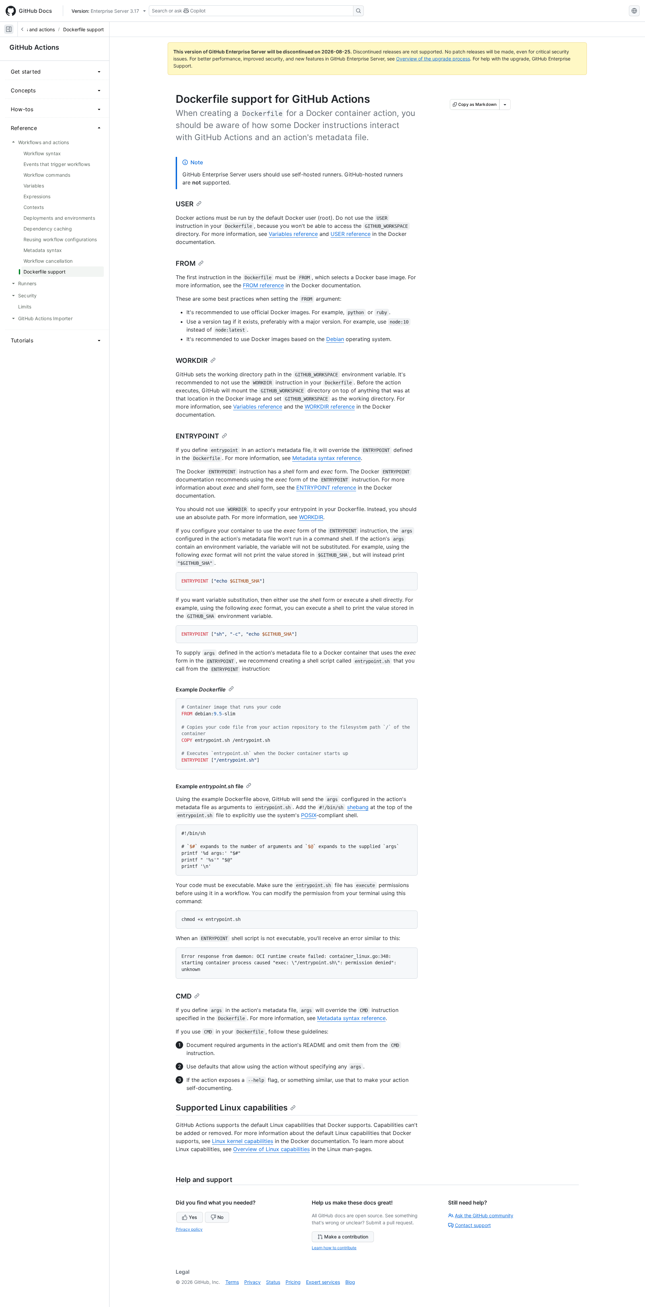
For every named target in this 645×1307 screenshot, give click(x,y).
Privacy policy (189, 1229)
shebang (358, 807)
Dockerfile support (83, 29)
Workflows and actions (30, 29)
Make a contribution (346, 1236)
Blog (350, 1282)
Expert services (323, 1282)
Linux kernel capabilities (242, 1141)
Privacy (252, 1282)
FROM (186, 263)
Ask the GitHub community (484, 1215)
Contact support (473, 1225)
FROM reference (263, 285)
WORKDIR (192, 360)
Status (273, 1282)
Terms (232, 1282)
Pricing (293, 1282)
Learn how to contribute (334, 1247)
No (220, 1217)
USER (185, 204)
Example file (209, 786)
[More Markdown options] (505, 104)
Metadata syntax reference (326, 458)
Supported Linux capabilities (232, 1107)
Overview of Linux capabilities (271, 1149)
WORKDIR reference (330, 406)
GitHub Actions (34, 47)
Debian (335, 339)
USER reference (351, 233)
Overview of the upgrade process (433, 58)
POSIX (308, 815)
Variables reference (293, 233)
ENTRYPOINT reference (326, 487)
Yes (193, 1217)
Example (201, 689)
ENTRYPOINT (197, 436)
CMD (183, 996)
